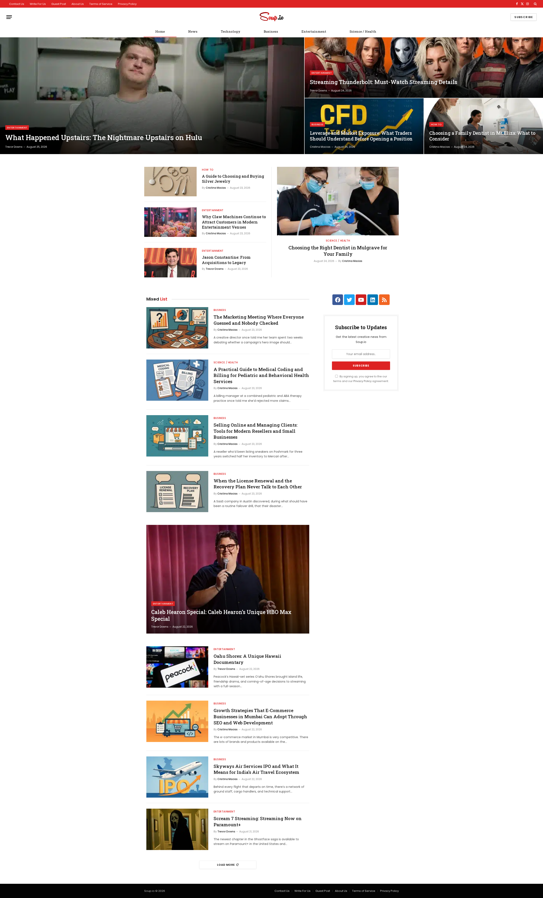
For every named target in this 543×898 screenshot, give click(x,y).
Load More (226, 865)
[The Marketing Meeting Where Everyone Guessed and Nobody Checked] (177, 328)
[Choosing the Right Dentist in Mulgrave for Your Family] (338, 201)
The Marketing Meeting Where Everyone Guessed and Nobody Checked (259, 320)
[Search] (535, 4)
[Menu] (9, 17)
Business (271, 31)
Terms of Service (100, 4)
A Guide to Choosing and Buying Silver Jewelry (233, 179)
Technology (230, 31)
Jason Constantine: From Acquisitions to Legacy (226, 260)
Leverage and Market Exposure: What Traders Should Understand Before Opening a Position (361, 136)
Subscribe (523, 17)
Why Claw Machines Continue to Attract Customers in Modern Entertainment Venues (234, 222)
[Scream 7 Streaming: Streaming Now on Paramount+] (177, 829)
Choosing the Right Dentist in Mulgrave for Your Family (337, 251)
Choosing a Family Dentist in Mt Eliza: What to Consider (482, 136)
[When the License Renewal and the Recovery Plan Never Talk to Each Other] (177, 491)
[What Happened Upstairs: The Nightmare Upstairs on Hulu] (152, 95)
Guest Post (58, 4)
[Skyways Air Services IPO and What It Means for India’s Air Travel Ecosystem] (177, 777)
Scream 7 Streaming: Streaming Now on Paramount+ (258, 821)
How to (436, 124)
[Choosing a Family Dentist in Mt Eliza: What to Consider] (483, 126)
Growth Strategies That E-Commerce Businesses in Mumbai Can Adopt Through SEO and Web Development (260, 716)
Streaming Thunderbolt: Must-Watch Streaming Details (383, 82)
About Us (77, 4)
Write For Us (38, 4)
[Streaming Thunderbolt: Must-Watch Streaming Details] (424, 67)
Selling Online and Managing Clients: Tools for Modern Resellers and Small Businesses (255, 431)
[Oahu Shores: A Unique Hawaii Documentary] (177, 667)
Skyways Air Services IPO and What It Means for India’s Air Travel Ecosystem (256, 769)
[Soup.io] (271, 17)
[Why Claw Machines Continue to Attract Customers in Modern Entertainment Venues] (170, 222)
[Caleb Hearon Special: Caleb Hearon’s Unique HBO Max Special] (227, 579)
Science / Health (363, 31)
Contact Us (16, 4)
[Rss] (384, 299)
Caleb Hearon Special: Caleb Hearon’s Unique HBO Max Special (221, 615)
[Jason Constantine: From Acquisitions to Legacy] (170, 262)
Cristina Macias (320, 147)
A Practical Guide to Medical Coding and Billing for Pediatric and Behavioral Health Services (261, 375)
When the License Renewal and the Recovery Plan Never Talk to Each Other (258, 484)
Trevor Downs (13, 147)
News (192, 31)
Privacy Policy (127, 4)
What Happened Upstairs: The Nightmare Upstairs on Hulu (103, 137)
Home (160, 31)
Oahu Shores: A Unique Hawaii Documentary (247, 659)
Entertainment (313, 31)
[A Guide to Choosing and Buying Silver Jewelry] (170, 181)
